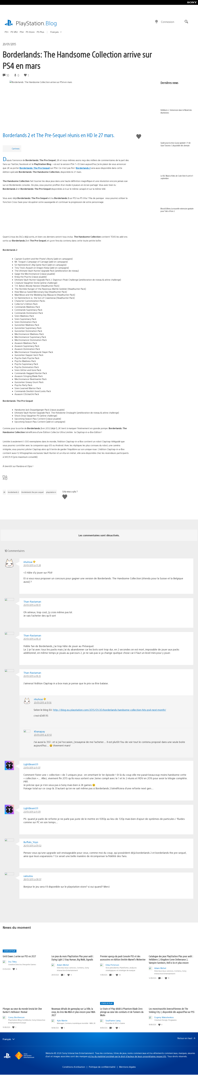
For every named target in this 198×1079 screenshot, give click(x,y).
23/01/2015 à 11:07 (31, 767)
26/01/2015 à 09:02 (32, 845)
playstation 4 (51, 492)
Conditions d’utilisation (73, 1066)
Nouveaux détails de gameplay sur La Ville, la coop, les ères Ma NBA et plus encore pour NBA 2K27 (73, 1012)
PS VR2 (14, 32)
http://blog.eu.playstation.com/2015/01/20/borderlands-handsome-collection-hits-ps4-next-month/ (109, 709)
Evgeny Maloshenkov (164, 1017)
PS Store (30, 32)
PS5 (6, 32)
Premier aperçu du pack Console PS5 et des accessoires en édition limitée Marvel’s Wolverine (122, 958)
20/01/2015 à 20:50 (43, 734)
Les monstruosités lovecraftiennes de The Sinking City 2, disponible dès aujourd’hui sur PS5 (171, 1010)
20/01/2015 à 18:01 (32, 604)
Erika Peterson (112, 965)
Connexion (167, 22)
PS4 (22, 32)
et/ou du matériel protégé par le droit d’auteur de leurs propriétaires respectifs (127, 1056)
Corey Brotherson (16, 1017)
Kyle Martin (62, 1020)
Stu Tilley (12, 961)
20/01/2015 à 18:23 (32, 638)
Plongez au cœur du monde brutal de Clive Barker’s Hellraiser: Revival (22, 1010)
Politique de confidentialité (102, 1066)
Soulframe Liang (113, 1020)
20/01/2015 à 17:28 (32, 565)
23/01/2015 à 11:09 (32, 811)
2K (4, 492)
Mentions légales (127, 1066)
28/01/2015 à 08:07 (32, 879)
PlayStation (36, 23)
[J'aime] (14, 969)
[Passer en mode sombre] (156, 22)
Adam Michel (63, 965)
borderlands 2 (13, 492)
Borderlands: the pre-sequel (33, 492)
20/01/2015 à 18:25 (32, 676)
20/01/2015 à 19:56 (42, 702)
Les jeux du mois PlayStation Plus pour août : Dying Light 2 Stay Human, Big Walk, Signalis (72, 958)
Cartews (16, 148)
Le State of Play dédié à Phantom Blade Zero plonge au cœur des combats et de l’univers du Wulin (121, 1012)
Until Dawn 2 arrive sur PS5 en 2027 (19, 956)
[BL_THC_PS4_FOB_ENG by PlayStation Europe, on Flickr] (66, 219)
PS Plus (40, 32)
